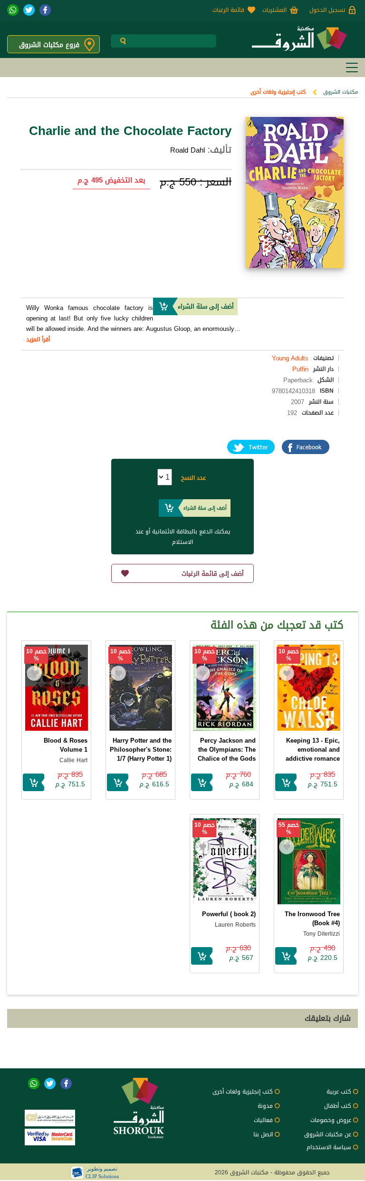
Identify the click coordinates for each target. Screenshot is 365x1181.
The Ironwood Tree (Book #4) (312, 918)
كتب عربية (339, 1091)
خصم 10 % (289, 655)
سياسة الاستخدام (329, 1147)
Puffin (300, 369)
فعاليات (263, 1120)
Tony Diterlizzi (321, 934)
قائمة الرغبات (228, 10)
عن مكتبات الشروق (327, 1134)
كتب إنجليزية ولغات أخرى (278, 92)
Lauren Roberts (235, 925)
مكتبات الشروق (340, 92)
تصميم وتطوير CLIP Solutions (102, 1172)
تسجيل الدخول (327, 10)
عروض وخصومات (330, 1120)
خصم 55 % (289, 828)
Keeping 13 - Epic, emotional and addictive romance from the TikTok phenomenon (313, 759)
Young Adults (290, 358)
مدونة (265, 1106)
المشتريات (274, 10)
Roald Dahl (187, 150)
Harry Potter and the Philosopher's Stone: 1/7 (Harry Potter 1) (141, 750)
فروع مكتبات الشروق (49, 45)
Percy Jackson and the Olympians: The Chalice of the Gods (227, 750)
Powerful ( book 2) (229, 914)
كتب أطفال (337, 1106)
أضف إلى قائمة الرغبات (213, 574)
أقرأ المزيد (38, 339)
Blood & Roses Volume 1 (65, 745)
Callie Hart (73, 760)
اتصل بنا (263, 1134)
